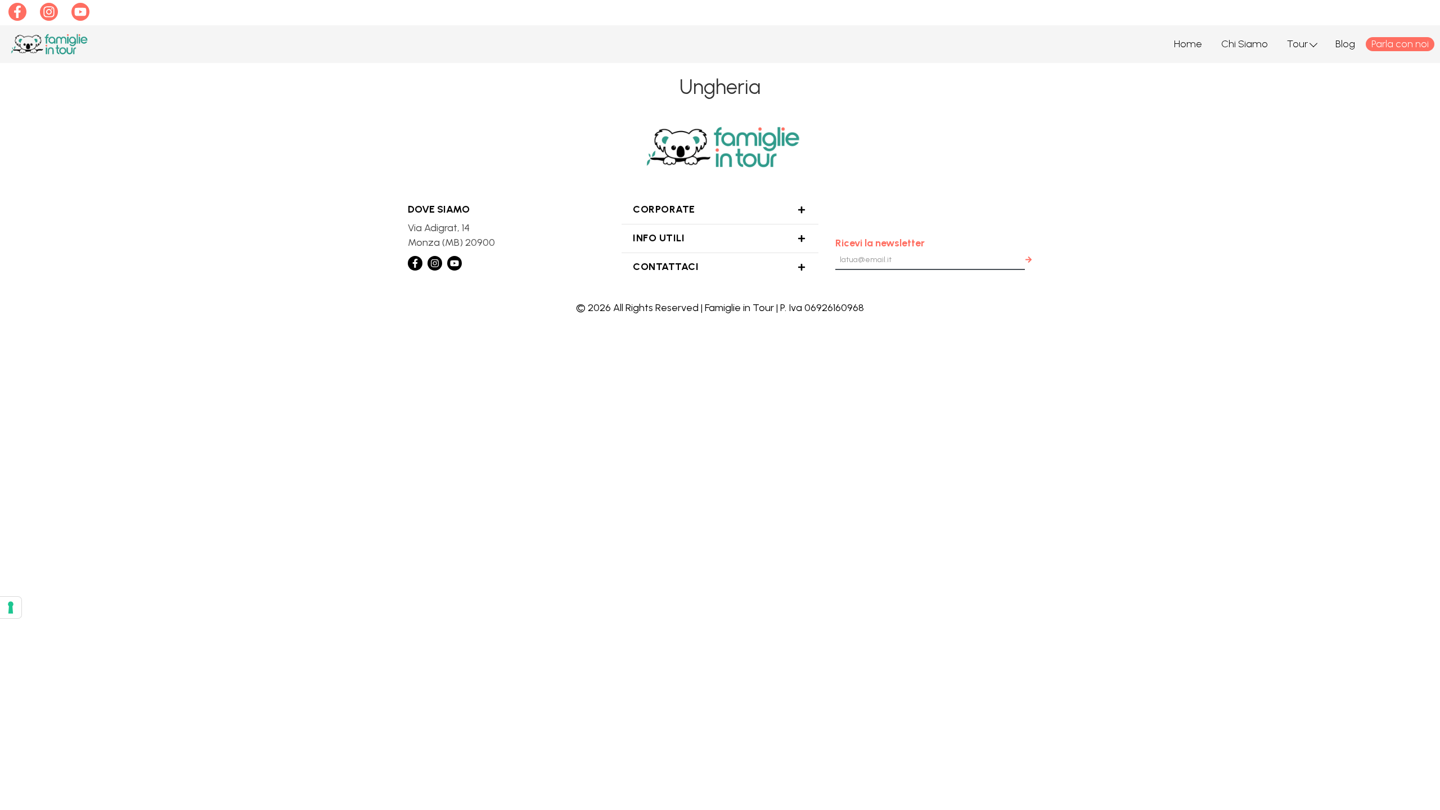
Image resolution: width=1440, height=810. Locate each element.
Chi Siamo (1244, 44)
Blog (1345, 44)
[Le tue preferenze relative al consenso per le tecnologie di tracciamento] (10, 607)
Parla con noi (1400, 44)
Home (1188, 44)
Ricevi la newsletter (880, 243)
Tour (1297, 44)
